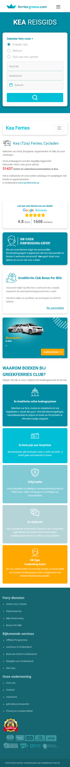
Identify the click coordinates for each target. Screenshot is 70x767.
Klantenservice (14, 611)
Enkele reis (20, 44)
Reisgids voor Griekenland (19, 661)
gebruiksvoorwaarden (17, 704)
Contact (10, 689)
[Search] (35, 97)
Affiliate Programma (16, 640)
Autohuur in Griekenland (19, 647)
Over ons (10, 682)
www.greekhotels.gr (28, 182)
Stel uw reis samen (26, 57)
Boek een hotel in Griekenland (21, 654)
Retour (17, 50)
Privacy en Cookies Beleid (19, 711)
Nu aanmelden (55, 308)
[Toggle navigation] (58, 6)
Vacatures (11, 697)
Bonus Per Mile (14, 625)
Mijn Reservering (14, 618)
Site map (10, 668)
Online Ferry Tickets (16, 604)
